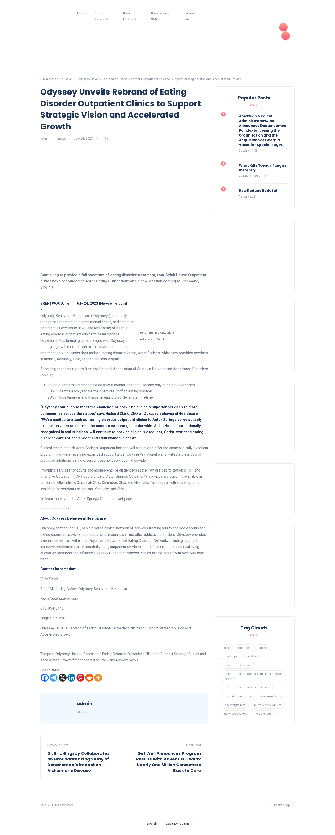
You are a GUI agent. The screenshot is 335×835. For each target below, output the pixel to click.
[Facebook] (45, 678)
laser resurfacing (271, 696)
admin (44, 138)
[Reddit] (89, 678)
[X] (63, 678)
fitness (262, 647)
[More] (98, 678)
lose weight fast (234, 705)
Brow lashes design (160, 16)
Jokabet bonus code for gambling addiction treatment (253, 676)
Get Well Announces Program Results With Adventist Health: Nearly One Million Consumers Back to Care (168, 761)
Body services (129, 16)
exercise (243, 647)
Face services (101, 16)
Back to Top (282, 805)
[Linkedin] (71, 678)
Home (80, 13)
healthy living (255, 656)
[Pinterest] (80, 678)
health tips (231, 656)
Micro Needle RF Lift (267, 705)
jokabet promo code (237, 696)
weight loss (263, 713)
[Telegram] (54, 678)
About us (191, 16)
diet (226, 647)
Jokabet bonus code (238, 665)
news (62, 138)
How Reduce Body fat (258, 190)
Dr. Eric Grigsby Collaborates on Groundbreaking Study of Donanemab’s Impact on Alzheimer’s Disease (78, 761)
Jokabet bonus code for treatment (246, 687)
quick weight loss (235, 713)
